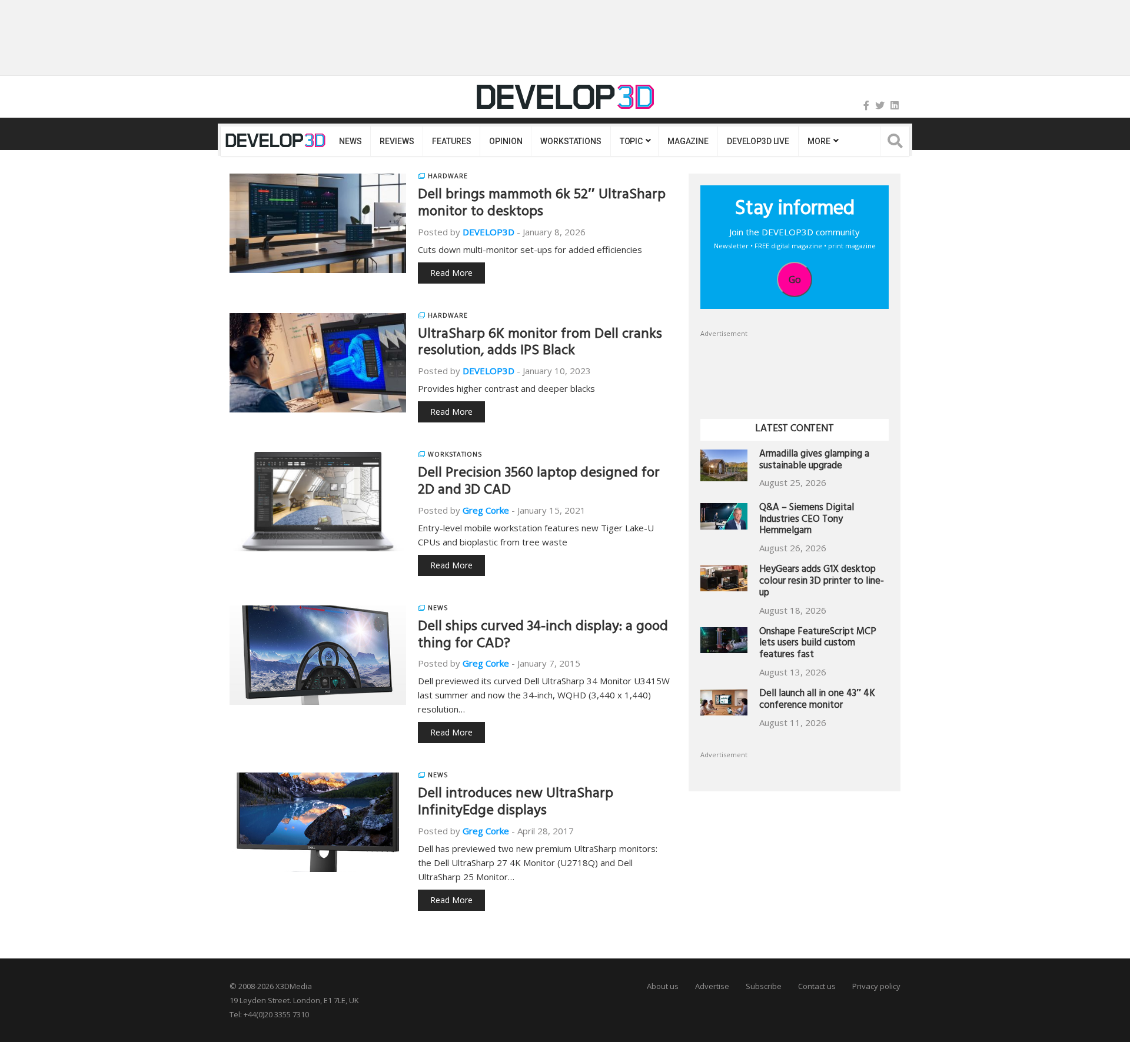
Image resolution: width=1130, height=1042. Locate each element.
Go (795, 279)
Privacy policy (876, 986)
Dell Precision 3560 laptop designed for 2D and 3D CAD (539, 483)
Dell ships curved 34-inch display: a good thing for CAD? (543, 636)
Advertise (712, 986)
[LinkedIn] (894, 105)
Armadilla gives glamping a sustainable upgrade (814, 461)
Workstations (570, 141)
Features (451, 141)
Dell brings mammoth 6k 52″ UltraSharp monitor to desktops (542, 204)
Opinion (505, 141)
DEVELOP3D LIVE (758, 141)
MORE (818, 141)
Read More (451, 272)
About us (663, 986)
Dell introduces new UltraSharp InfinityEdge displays (515, 803)
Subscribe (764, 986)
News (350, 141)
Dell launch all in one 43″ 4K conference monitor (817, 700)
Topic (631, 141)
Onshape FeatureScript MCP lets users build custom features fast (817, 644)
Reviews (397, 141)
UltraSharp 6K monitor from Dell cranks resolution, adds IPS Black (540, 344)
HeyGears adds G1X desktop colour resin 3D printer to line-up (821, 582)
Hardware (448, 176)
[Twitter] (879, 105)
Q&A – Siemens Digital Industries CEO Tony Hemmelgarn (806, 520)
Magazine (688, 141)
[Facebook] (866, 105)
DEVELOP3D (488, 232)
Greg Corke (486, 510)
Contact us (817, 986)
